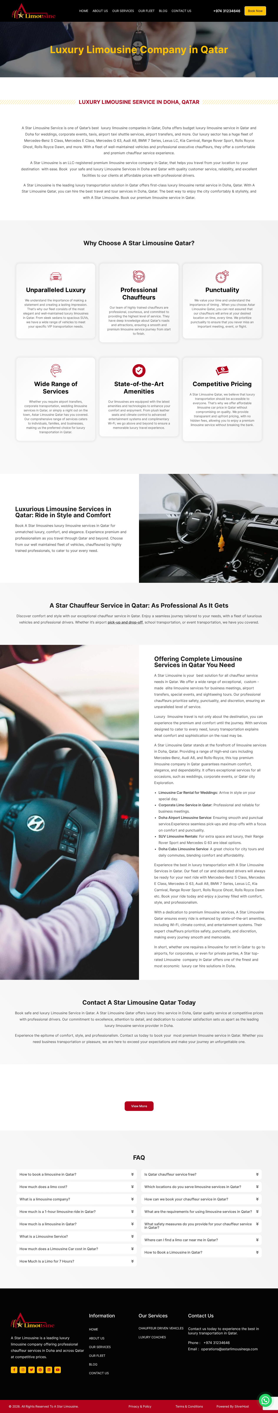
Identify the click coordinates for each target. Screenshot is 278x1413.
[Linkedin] (49, 1370)
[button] (139, 1106)
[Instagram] (23, 1370)
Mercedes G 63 (181, 883)
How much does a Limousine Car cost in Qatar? (59, 1249)
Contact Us (99, 1373)
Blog (93, 1364)
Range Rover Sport (185, 890)
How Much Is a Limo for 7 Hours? (47, 1261)
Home (93, 1329)
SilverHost (242, 1406)
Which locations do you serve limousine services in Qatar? (192, 1187)
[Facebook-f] (14, 1370)
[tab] (76, 1174)
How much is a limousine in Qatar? (48, 1224)
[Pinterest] (40, 1370)
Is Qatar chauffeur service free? (170, 1174)
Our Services (100, 1347)
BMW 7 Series (221, 883)
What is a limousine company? (45, 1199)
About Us (96, 1338)
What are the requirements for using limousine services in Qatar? (198, 1211)
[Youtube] (57, 1370)
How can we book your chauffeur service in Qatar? (186, 1199)
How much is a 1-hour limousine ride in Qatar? (58, 1211)
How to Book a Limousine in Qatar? (173, 1252)
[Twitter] (31, 1370)
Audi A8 (201, 883)
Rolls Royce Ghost (218, 890)
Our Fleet (97, 1355)
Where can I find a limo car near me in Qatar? (181, 1240)
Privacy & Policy (140, 1406)
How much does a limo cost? (43, 1187)
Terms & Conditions (189, 1406)
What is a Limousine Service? (44, 1236)
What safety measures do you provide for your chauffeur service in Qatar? (198, 1226)
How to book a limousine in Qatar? (48, 1174)
